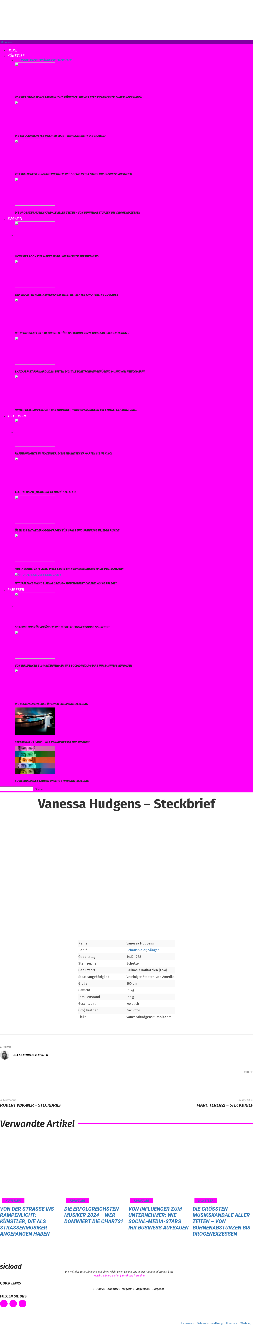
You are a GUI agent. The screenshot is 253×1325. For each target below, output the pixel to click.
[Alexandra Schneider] (6, 1055)
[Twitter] (213, 1080)
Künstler (16, 55)
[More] (247, 1080)
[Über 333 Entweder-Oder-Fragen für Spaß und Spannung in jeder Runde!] (35, 509)
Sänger (47, 60)
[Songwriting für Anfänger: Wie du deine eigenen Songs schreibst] (35, 606)
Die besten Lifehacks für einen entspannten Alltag (51, 704)
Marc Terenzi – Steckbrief (225, 1105)
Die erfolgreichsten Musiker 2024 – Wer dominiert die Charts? (60, 136)
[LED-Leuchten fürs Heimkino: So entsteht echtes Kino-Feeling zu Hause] (35, 273)
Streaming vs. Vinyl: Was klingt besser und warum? (52, 742)
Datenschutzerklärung (210, 1323)
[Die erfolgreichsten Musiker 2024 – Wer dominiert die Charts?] (35, 114)
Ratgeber (15, 589)
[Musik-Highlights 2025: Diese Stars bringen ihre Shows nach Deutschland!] (35, 547)
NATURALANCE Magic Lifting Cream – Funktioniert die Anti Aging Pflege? (66, 583)
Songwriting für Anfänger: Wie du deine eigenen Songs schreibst (62, 627)
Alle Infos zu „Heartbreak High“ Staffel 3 (45, 492)
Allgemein (16, 416)
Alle (18, 60)
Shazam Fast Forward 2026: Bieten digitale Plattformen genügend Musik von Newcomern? (80, 371)
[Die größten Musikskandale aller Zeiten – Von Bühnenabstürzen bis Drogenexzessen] (35, 191)
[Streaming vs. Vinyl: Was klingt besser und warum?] (35, 721)
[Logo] (0, 46)
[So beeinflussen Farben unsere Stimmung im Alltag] (35, 759)
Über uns (231, 1323)
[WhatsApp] (236, 1080)
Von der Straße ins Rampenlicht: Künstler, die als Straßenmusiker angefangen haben (78, 97)
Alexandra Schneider (31, 1055)
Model (25, 60)
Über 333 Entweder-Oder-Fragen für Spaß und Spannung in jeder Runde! (67, 530)
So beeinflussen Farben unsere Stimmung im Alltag (52, 781)
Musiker (36, 60)
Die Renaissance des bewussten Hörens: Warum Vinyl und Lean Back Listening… (72, 333)
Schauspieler (62, 60)
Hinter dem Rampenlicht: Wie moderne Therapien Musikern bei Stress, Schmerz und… (76, 410)
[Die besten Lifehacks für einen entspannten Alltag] (35, 682)
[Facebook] (202, 1080)
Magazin (14, 218)
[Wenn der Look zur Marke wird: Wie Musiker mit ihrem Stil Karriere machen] (35, 235)
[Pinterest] (224, 1080)
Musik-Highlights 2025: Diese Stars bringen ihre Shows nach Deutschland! (69, 568)
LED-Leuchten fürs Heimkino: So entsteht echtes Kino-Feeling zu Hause (66, 294)
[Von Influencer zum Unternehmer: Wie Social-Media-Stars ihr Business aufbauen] (35, 153)
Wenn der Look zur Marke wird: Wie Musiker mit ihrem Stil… (58, 256)
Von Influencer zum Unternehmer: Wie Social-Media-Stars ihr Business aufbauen (73, 174)
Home (12, 50)
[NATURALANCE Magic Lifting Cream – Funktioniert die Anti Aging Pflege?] (38, 574)
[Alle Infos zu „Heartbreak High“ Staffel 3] (35, 471)
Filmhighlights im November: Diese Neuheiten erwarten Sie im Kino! (63, 453)
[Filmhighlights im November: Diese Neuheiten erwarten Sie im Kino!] (35, 432)
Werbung (245, 1323)
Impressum (187, 1323)
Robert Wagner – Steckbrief (30, 1105)
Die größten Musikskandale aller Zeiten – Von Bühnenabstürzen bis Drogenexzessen (77, 212)
